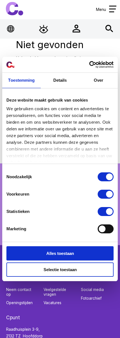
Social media (92, 289)
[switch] (106, 194)
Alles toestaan (60, 253)
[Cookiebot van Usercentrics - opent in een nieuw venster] (89, 64)
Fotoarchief (91, 298)
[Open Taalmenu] (11, 29)
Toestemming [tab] (21, 80)
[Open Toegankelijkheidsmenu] (43, 29)
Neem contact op (18, 292)
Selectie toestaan (60, 269)
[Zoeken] (109, 29)
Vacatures (52, 303)
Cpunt (14, 8)
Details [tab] (60, 80)
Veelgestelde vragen (55, 292)
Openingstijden (19, 303)
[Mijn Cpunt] (76, 29)
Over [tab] (98, 80)
